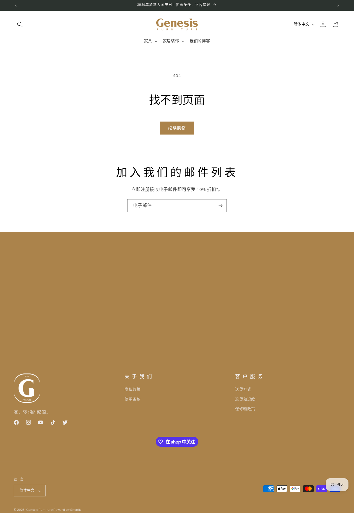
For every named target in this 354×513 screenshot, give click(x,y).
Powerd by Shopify (67, 510)
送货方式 (243, 389)
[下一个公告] (338, 5)
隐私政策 (132, 389)
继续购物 (177, 128)
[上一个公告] (16, 5)
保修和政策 (245, 409)
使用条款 (132, 399)
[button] (20, 24)
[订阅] (220, 205)
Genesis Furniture (40, 510)
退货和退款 (245, 399)
